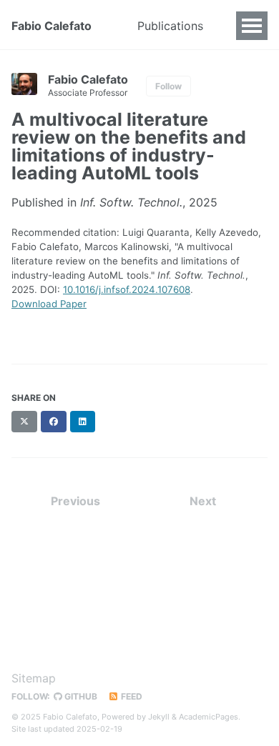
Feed (130, 696)
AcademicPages (208, 717)
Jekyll (159, 717)
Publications (170, 26)
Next (203, 501)
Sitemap (33, 678)
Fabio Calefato (51, 26)
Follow (168, 86)
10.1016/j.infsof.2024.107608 (126, 289)
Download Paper (49, 303)
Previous (75, 501)
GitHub (79, 696)
